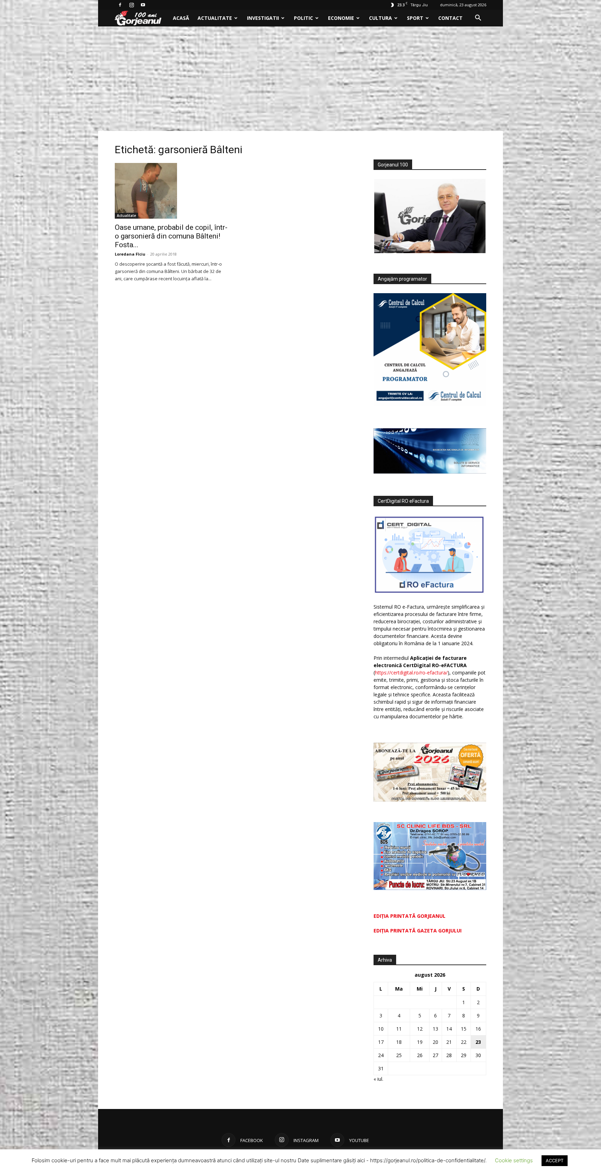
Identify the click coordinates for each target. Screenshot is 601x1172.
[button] (478, 18)
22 (463, 1042)
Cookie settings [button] (514, 1160)
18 (399, 1042)
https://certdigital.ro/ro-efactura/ (411, 672)
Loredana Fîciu (130, 254)
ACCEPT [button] (554, 1160)
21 (449, 1042)
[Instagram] (131, 5)
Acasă (181, 18)
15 (463, 1028)
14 (449, 1028)
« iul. (378, 1079)
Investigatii (263, 18)
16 (478, 1028)
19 (420, 1042)
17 (381, 1042)
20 (435, 1042)
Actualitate (215, 18)
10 (381, 1028)
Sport (415, 18)
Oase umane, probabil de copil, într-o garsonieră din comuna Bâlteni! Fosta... (171, 236)
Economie (341, 18)
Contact (450, 18)
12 (420, 1028)
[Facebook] (120, 5)
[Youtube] (143, 5)
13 (435, 1028)
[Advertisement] (300, 78)
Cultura (380, 18)
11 (399, 1028)
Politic (303, 18)
